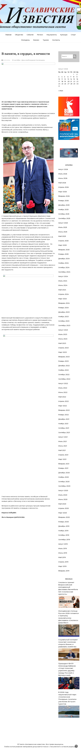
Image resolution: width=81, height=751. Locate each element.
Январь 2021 (63, 468)
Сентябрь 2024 (64, 272)
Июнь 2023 (62, 339)
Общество (19, 35)
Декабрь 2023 (64, 312)
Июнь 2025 (62, 232)
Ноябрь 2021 (63, 424)
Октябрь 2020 (64, 482)
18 (62, 81)
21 (71, 81)
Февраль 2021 (63, 464)
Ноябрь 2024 (63, 263)
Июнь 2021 (62, 446)
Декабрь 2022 (64, 366)
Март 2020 (62, 513)
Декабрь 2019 (63, 526)
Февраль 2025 (64, 250)
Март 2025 (62, 245)
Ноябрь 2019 (63, 531)
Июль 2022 (62, 388)
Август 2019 (63, 544)
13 (68, 79)
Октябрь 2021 (63, 428)
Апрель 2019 (63, 562)
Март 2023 (62, 352)
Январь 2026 (63, 201)
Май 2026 (62, 183)
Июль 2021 (62, 441)
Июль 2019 (62, 548)
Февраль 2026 (64, 196)
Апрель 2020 (63, 508)
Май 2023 (62, 343)
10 (59, 79)
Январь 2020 (63, 522)
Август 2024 (63, 276)
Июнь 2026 (62, 178)
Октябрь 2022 (63, 375)
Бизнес (36, 40)
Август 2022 (63, 383)
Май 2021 (62, 450)
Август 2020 (63, 490)
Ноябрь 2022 (63, 370)
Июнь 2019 (62, 553)
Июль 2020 (62, 495)
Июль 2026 (62, 174)
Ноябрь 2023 (63, 317)
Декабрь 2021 (63, 419)
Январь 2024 (63, 308)
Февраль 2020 (64, 517)
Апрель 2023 (63, 348)
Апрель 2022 (63, 401)
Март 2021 (62, 459)
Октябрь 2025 (63, 214)
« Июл (60, 91)
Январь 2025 (63, 254)
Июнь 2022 (62, 392)
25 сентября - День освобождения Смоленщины (28, 60)
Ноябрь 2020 (63, 477)
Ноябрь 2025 (63, 209)
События (30, 35)
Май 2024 (62, 290)
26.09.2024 (6, 60)
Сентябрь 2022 (64, 379)
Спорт (73, 35)
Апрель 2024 (63, 294)
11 (62, 79)
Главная (8, 35)
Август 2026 (63, 169)
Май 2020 (62, 504)
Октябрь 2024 (63, 267)
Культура (63, 35)
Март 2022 (62, 406)
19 (65, 81)
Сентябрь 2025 (64, 218)
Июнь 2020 (62, 499)
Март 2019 (62, 566)
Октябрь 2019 (63, 535)
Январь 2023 (63, 361)
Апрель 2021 (63, 455)
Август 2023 (63, 330)
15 (74, 79)
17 (59, 81)
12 (65, 79)
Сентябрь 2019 (64, 540)
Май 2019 (62, 557)
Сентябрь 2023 (64, 325)
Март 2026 (62, 192)
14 (71, 79)
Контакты (56, 40)
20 (69, 81)
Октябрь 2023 (63, 321)
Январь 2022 (63, 415)
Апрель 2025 (63, 241)
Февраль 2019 (63, 571)
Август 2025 (63, 223)
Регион (40, 35)
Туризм (46, 40)
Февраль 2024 (64, 303)
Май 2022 (62, 397)
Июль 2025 (62, 227)
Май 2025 (62, 236)
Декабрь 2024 (64, 259)
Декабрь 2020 (64, 473)
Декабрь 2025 (64, 205)
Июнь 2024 (62, 285)
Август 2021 (63, 437)
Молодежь (25, 40)
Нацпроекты (52, 35)
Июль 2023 (62, 334)
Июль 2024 (62, 281)
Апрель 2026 (63, 187)
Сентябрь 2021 (64, 432)
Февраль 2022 (64, 410)
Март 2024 (62, 299)
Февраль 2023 (64, 357)
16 (77, 79)
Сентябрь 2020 (64, 486)
